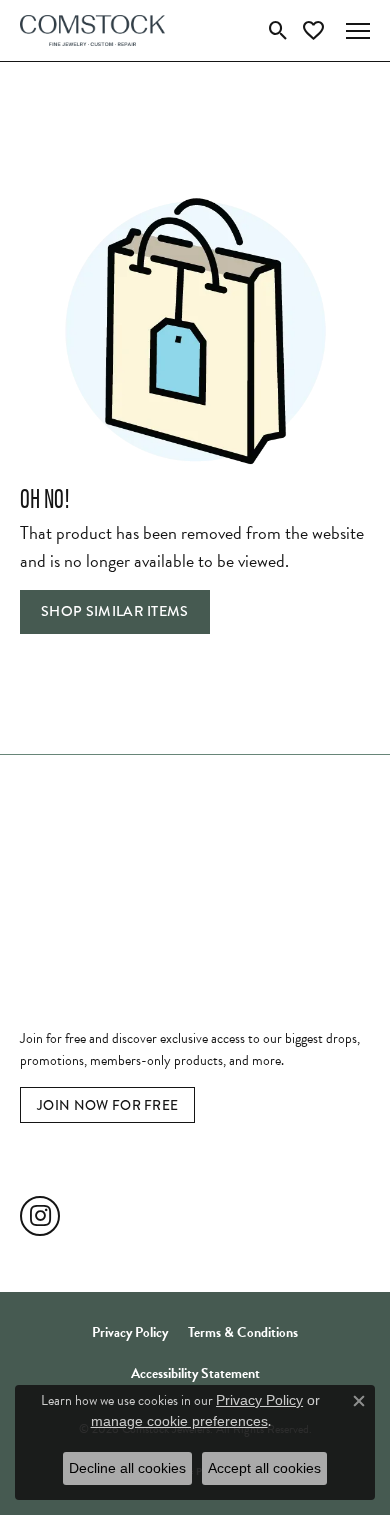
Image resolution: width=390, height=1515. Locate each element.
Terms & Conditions (243, 1332)
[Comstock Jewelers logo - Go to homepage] (92, 30)
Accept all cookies (264, 1468)
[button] (278, 31)
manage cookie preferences (179, 1421)
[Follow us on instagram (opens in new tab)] (40, 1216)
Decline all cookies (127, 1468)
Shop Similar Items (115, 611)
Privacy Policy (130, 1332)
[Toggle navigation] (358, 31)
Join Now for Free (107, 1105)
